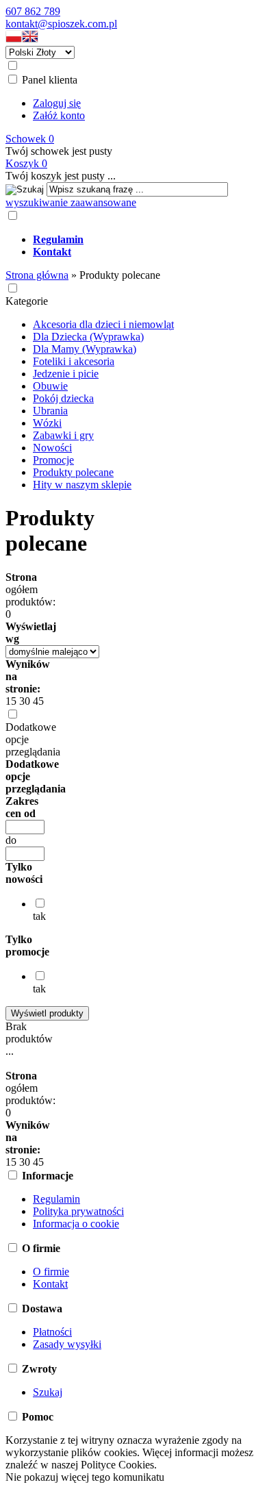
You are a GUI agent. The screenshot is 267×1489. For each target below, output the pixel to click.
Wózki (47, 423)
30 (24, 701)
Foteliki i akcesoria (73, 361)
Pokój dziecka (63, 398)
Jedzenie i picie (66, 373)
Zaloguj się (57, 103)
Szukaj (47, 1392)
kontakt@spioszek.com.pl (61, 23)
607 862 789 (32, 11)
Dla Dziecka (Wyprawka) (88, 336)
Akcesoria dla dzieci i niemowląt (103, 324)
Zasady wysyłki (67, 1344)
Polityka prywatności (78, 1211)
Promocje (53, 460)
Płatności (52, 1332)
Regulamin (56, 1199)
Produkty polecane (73, 472)
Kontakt (50, 1284)
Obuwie (50, 386)
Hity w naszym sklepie (82, 484)
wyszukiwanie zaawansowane (70, 202)
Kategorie (26, 301)
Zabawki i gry (63, 435)
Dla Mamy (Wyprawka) (84, 349)
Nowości (52, 447)
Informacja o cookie (76, 1223)
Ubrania (50, 410)
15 (10, 701)
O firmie (51, 1271)
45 (38, 701)
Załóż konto (59, 115)
